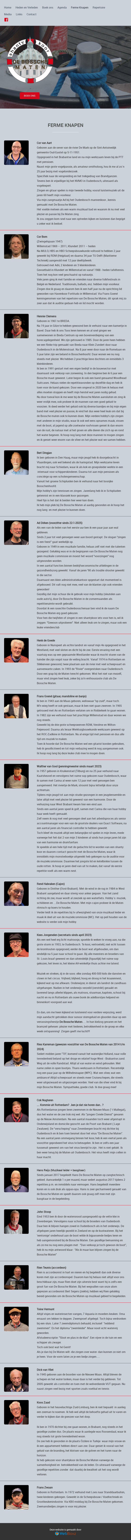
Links (19, 14)
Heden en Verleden (27, 7)
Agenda (62, 7)
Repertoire (99, 7)
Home (7, 7)
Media (8, 14)
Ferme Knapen (79, 7)
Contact (32, 14)
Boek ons (47, 7)
